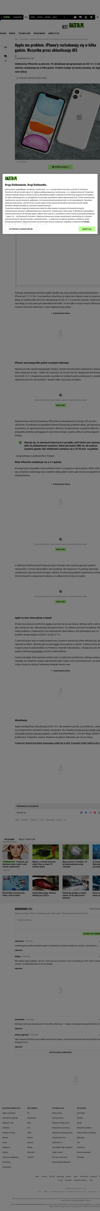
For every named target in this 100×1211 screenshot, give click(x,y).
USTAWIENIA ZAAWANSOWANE (21, 229)
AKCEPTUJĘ (86, 229)
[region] (50, 204)
